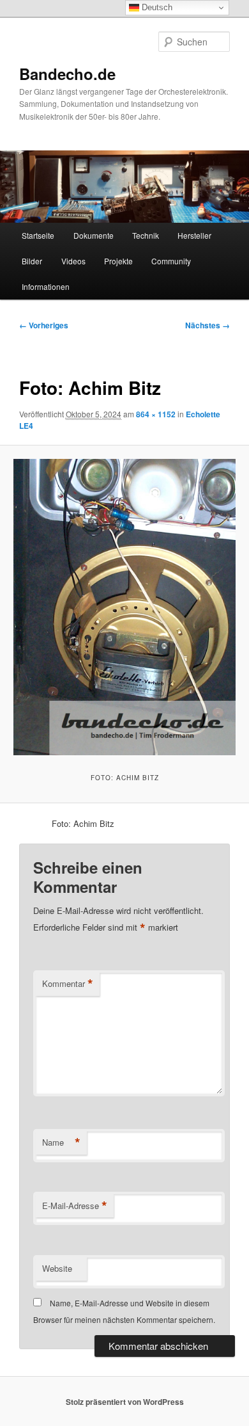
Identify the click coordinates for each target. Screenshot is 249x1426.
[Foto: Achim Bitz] (124, 607)
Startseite (38, 235)
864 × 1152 (156, 414)
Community (171, 260)
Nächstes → (207, 325)
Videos (73, 260)
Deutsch (155, 7)
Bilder (32, 260)
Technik (145, 235)
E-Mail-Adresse (74, 1206)
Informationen (46, 286)
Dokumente (93, 235)
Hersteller (194, 235)
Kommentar (67, 983)
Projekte (118, 260)
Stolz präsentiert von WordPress (125, 1401)
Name (61, 1142)
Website (57, 1268)
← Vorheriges (43, 325)
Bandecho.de (67, 73)
